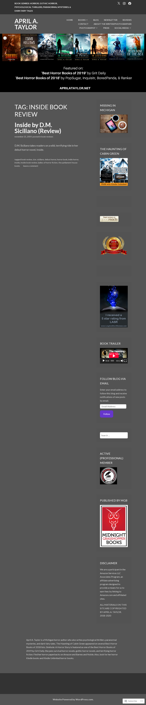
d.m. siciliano (38, 159)
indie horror (73, 159)
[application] (114, 356)
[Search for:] (114, 435)
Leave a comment (30, 166)
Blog (96, 20)
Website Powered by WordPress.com (73, 699)
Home (70, 20)
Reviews (127, 20)
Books (81, 20)
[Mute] (122, 360)
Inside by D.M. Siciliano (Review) (38, 127)
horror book (62, 159)
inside (17, 162)
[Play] (103, 360)
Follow (106, 414)
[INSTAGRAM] (124, 3)
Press (106, 28)
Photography (87, 28)
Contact (83, 24)
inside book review (29, 162)
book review (26, 159)
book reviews (47, 136)
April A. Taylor (26, 24)
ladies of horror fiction (48, 162)
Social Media (121, 28)
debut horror (50, 159)
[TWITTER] (118, 3)
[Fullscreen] (125, 360)
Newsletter (110, 20)
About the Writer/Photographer (112, 24)
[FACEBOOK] (129, 3)
